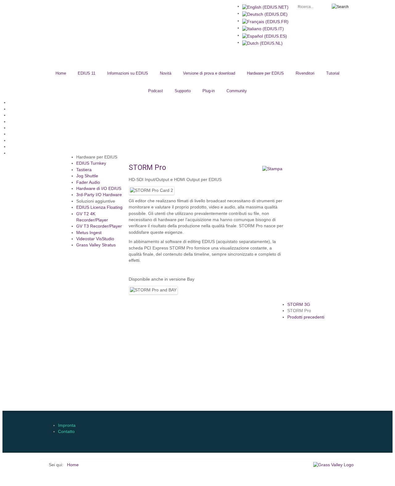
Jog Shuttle (87, 176)
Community (237, 91)
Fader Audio (88, 182)
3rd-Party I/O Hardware (99, 194)
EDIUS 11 (86, 73)
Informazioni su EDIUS (127, 73)
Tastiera (84, 169)
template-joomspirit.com (390, 384)
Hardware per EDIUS (265, 73)
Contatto (66, 431)
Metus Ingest (89, 232)
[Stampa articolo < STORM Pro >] (272, 169)
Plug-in (208, 91)
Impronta (67, 425)
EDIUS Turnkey (91, 163)
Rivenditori (305, 73)
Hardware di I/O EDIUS (98, 188)
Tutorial (332, 73)
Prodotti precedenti (305, 317)
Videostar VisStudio (95, 239)
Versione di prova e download (209, 73)
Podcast (155, 91)
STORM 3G (298, 304)
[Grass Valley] (333, 465)
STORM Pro (299, 310)
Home (61, 73)
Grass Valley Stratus (96, 245)
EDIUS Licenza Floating (99, 207)
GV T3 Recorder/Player (99, 226)
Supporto (183, 91)
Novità (165, 73)
